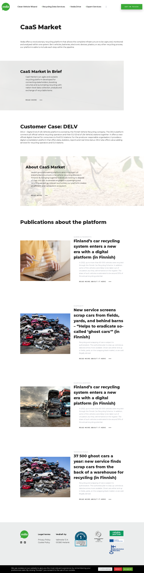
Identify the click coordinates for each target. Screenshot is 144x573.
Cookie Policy (44, 542)
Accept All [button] (127, 569)
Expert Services (94, 7)
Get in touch (132, 7)
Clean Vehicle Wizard (27, 7)
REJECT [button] (118, 569)
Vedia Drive (75, 7)
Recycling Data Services (54, 7)
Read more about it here (92, 281)
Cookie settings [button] (105, 569)
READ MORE (31, 100)
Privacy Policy (44, 540)
